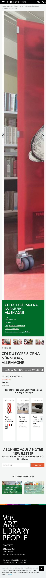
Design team (6, 379)
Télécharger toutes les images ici (23, 370)
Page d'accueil (7, 6)
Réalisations (18, 6)
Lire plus (9, 574)
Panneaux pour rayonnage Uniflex (17, 332)
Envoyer (37, 465)
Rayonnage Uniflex (12, 329)
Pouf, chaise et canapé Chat (15, 326)
